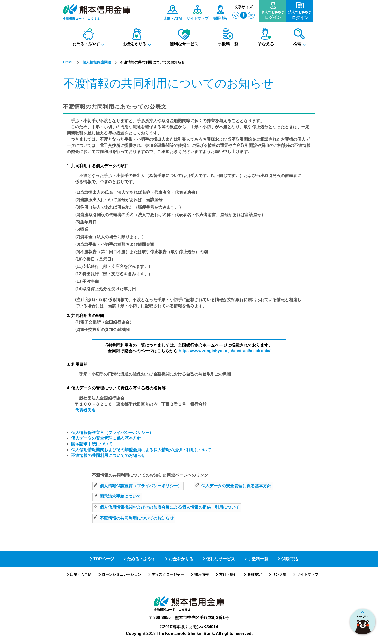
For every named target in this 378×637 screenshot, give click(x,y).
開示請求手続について (91, 444)
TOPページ (103, 559)
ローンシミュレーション (121, 574)
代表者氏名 (85, 410)
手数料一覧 (258, 559)
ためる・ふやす (141, 559)
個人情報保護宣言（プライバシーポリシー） (112, 432)
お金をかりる (181, 559)
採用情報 (201, 574)
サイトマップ (307, 574)
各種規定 (254, 574)
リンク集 (279, 574)
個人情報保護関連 (97, 62)
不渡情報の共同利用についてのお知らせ (108, 455)
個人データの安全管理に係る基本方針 (106, 438)
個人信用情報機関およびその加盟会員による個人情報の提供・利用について (141, 449)
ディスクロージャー (168, 574)
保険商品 (289, 559)
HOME (68, 62)
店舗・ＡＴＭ (81, 574)
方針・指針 (228, 574)
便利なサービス (220, 559)
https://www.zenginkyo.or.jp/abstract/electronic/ (224, 351)
